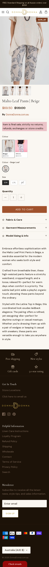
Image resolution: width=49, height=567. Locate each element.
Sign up (10, 513)
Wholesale (8, 451)
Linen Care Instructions (15, 431)
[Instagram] (8, 414)
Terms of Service (11, 461)
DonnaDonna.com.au (17, 114)
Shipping (7, 446)
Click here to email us (14, 396)
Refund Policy (9, 441)
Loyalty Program (11, 436)
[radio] (8, 149)
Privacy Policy (10, 467)
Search (6, 472)
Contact (7, 456)
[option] (24, 50)
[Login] (40, 12)
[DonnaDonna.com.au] (24, 12)
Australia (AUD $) (14, 550)
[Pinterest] (14, 414)
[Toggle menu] (3, 12)
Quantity (7, 191)
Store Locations (11, 390)
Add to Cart (25, 209)
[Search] (9, 12)
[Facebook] (3, 414)
